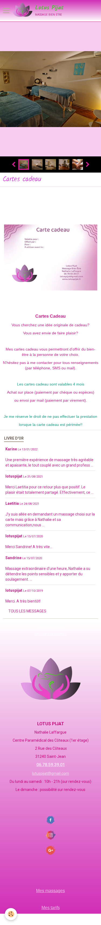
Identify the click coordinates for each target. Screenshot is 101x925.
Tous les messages (27, 611)
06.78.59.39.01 (50, 764)
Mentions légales (50, 626)
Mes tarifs (50, 907)
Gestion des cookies (51, 634)
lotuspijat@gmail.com (50, 773)
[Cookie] (11, 914)
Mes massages (50, 890)
